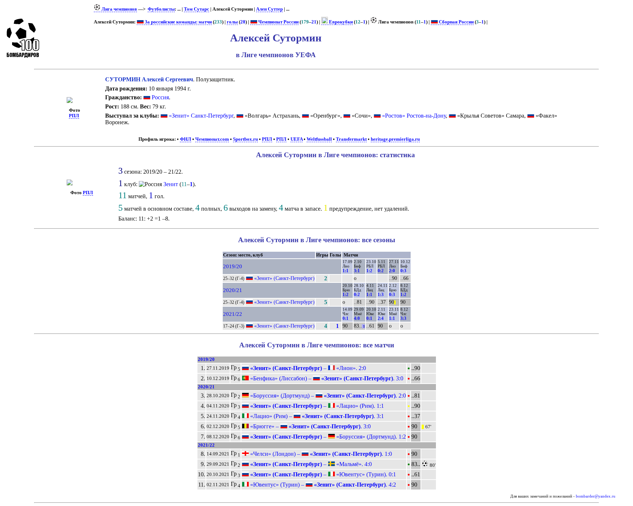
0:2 (381, 270)
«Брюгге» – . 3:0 (310, 426)
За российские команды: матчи (178, 22)
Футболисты (161, 9)
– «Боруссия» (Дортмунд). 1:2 (327, 436)
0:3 (403, 270)
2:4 (381, 318)
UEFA (296, 139)
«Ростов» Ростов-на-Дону (414, 115)
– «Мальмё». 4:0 (310, 464)
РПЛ (74, 115)
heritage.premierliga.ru (395, 139)
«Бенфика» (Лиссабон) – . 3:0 (326, 378)
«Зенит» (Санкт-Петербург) (284, 278)
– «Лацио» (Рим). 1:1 (316, 406)
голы (232, 22)
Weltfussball (319, 139)
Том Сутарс (196, 9)
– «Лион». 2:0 (307, 368)
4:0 (357, 318)
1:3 (381, 294)
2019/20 (232, 266)
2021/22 (232, 314)
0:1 (345, 318)
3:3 (403, 318)
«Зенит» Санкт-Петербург (201, 115)
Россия (159, 97)
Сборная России (456, 22)
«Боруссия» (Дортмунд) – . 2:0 (327, 395)
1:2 (369, 270)
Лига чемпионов (118, 9)
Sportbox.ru (245, 139)
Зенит (170, 184)
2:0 (392, 270)
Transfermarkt (351, 139)
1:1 (345, 270)
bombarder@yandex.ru (595, 496)
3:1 (357, 270)
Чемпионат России (278, 22)
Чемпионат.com (212, 139)
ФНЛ (185, 139)
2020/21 (232, 290)
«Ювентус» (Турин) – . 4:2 (322, 484)
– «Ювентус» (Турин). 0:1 (322, 474)
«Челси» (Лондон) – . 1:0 (320, 454)
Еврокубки (340, 22)
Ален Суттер (269, 9)
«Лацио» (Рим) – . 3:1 (316, 416)
